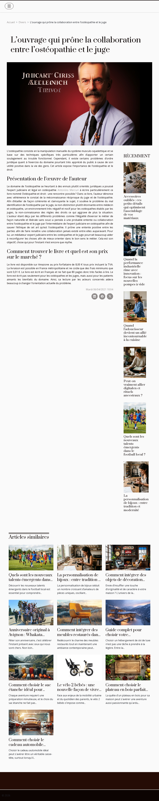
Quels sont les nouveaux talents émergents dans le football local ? (134, 446)
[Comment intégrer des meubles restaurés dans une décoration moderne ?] (79, 612)
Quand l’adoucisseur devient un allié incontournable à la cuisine (135, 333)
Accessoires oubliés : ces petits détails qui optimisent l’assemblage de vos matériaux (134, 207)
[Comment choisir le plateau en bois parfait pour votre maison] (128, 667)
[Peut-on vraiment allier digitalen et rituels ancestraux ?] (135, 362)
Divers (22, 22)
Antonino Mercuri (69, 190)
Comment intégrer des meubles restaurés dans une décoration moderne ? (78, 637)
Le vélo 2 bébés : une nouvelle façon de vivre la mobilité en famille (78, 690)
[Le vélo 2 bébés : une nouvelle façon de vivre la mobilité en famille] (79, 667)
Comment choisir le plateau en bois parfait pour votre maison (126, 690)
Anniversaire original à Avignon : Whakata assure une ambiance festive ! (29, 637)
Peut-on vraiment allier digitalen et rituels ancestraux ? (134, 388)
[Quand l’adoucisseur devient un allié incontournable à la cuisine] (135, 306)
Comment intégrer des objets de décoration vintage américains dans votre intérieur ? (127, 582)
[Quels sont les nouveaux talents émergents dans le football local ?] (135, 417)
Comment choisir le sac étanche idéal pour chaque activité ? (30, 690)
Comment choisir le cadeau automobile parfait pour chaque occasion (27, 747)
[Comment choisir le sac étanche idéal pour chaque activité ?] (31, 667)
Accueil (11, 22)
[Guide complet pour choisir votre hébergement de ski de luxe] (128, 612)
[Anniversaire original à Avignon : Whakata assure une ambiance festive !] (31, 612)
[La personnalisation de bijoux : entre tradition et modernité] (136, 476)
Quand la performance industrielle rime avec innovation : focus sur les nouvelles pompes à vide (134, 271)
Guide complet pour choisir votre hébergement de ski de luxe (126, 637)
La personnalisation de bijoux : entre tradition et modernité (136, 503)
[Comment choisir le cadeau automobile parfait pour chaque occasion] (31, 722)
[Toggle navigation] (9, 6)
